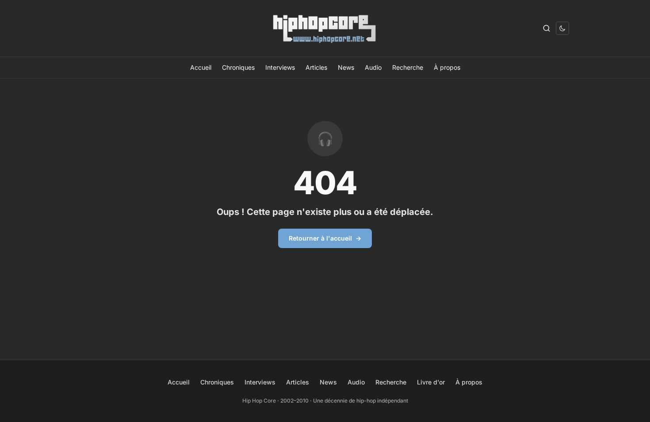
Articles (316, 67)
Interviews (280, 67)
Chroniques (238, 67)
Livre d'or (431, 382)
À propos (447, 67)
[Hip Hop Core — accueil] (325, 28)
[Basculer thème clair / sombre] (562, 28)
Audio (373, 67)
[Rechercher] (547, 28)
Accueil (200, 67)
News (346, 67)
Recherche (407, 67)
